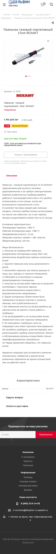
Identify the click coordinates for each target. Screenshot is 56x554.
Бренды (28, 490)
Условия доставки (28, 485)
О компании (28, 457)
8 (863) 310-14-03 (30, 503)
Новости (28, 461)
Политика (28, 465)
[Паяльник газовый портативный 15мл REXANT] (28, 57)
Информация (28, 472)
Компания (28, 452)
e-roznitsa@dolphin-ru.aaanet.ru (30, 510)
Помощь (28, 477)
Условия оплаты (28, 481)
